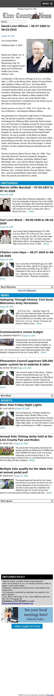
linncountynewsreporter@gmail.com (17, 603)
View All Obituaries (27, 290)
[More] (31, 211)
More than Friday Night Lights (21, 404)
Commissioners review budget (21, 331)
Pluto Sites (50, 695)
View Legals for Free (27, 626)
